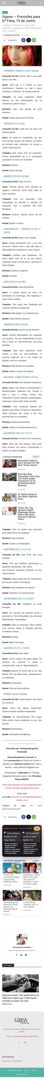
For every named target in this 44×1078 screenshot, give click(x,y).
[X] (28, 40)
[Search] (41, 3)
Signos (5, 12)
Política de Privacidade (14, 1070)
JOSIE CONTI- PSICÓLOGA (12, 1061)
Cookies (26, 1070)
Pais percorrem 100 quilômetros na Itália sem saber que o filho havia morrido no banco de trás (20, 998)
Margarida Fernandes (12, 35)
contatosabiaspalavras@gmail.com (25, 1036)
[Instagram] (25, 1042)
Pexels (17, 809)
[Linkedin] (22, 955)
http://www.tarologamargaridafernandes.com (22, 950)
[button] (3, 3)
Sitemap (34, 1070)
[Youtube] (27, 955)
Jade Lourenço (7, 1004)
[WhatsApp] (34, 40)
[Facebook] (23, 40)
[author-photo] (22, 944)
